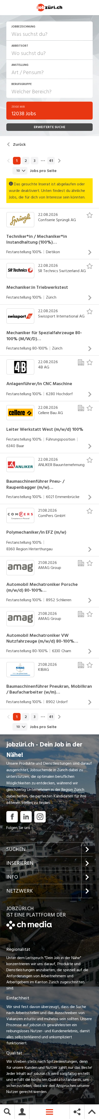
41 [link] (51, 160)
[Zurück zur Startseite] (29, 928)
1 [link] (17, 160)
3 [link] (35, 160)
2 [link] (26, 160)
